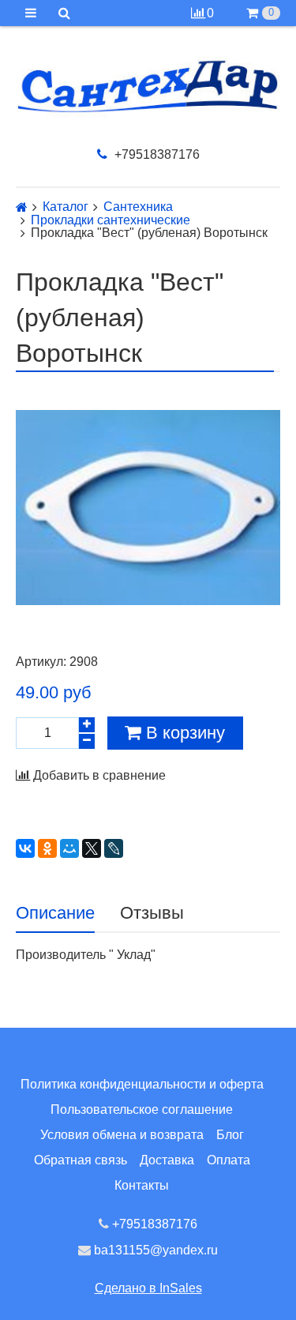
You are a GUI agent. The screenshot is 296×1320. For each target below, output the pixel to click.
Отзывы (152, 913)
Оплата (228, 1160)
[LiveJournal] (113, 848)
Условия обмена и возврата (122, 1134)
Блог (230, 1134)
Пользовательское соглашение (142, 1109)
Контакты (141, 1185)
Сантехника (138, 207)
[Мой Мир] (69, 848)
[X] (91, 848)
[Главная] (22, 207)
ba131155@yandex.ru (154, 1250)
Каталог (65, 207)
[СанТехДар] (148, 86)
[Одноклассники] (47, 848)
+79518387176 (155, 154)
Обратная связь (80, 1160)
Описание (55, 913)
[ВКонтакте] (25, 848)
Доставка (167, 1160)
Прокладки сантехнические (110, 220)
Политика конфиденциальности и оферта (142, 1084)
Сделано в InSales (148, 1288)
